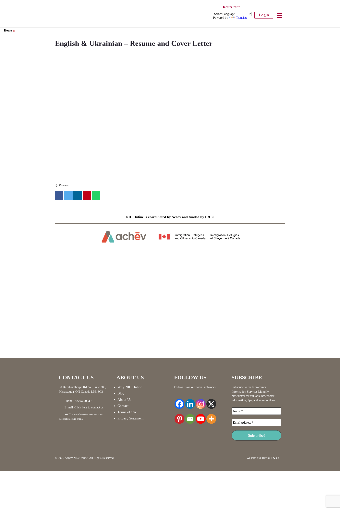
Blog (120, 393)
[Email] (190, 417)
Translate (241, 17)
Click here (80, 407)
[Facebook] (59, 195)
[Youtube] (201, 417)
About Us (124, 400)
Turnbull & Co (271, 457)
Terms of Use (127, 412)
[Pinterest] (179, 417)
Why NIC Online (129, 387)
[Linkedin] (77, 195)
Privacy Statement (130, 418)
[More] (211, 417)
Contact (122, 406)
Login (264, 14)
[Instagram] (201, 402)
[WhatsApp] (96, 195)
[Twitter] (68, 195)
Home (8, 30)
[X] (211, 402)
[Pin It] (87, 195)
